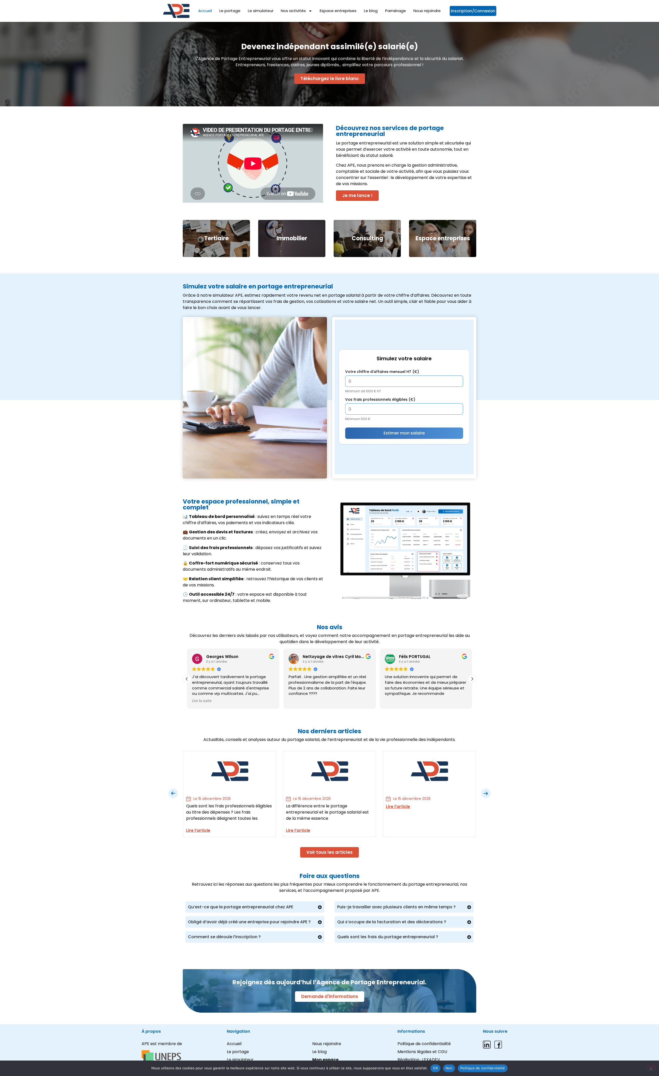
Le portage (229, 10)
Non (449, 1068)
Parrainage (395, 10)
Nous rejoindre (427, 10)
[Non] (650, 1068)
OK (435, 1068)
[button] (472, 679)
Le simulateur (260, 10)
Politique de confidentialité (482, 1068)
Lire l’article (198, 830)
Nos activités (293, 10)
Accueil (205, 10)
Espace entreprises (338, 10)
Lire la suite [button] (202, 701)
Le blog (371, 10)
